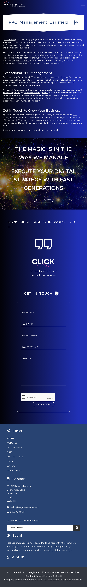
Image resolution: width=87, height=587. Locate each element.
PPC (5, 52)
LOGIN (10, 461)
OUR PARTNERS (15, 456)
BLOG (9, 452)
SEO (80, 90)
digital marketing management (26, 85)
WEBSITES (12, 443)
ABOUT (10, 438)
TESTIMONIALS (14, 447)
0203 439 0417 (17, 512)
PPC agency (21, 120)
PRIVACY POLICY (15, 470)
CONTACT (12, 466)
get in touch (52, 130)
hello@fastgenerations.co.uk (24, 507)
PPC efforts (22, 61)
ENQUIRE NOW (43, 200)
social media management (36, 93)
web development (11, 93)
